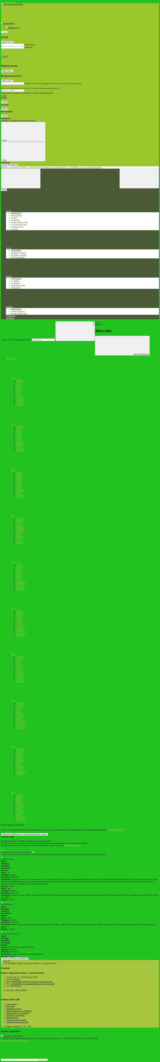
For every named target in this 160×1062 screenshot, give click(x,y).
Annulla (4, 165)
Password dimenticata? (10, 52)
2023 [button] (13, 516)
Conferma (13, 165)
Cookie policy (11, 1004)
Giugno (19, 391)
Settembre (20, 398)
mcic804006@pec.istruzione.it (33, 984)
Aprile (18, 387)
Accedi (4, 32)
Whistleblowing (12, 1018)
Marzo (18, 384)
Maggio (19, 389)
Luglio (18, 393)
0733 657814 (15, 979)
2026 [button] (13, 378)
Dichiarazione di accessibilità (17, 1013)
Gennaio (19, 380)
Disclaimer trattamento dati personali (15, 1041)
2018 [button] (13, 747)
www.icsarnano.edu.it (10, 934)
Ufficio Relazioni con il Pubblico (19, 1011)
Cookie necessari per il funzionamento (16, 852)
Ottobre (19, 400)
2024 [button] (13, 470)
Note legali (10, 1006)
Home (97, 322)
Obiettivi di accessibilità (15, 1015)
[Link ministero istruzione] (12, 4)
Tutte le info (11, 359)
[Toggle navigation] (20, 178)
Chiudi (4, 102)
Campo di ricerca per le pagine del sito (16, 340)
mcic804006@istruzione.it (32, 982)
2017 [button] (13, 793)
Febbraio (19, 382)
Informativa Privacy (14, 1009)
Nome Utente (30, 45)
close (4, 190)
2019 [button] (13, 701)
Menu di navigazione (141, 354)
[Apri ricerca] (139, 178)
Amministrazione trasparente (17, 1022)
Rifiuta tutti (21, 834)
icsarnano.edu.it (7, 859)
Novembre (20, 402)
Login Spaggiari (65, 88)
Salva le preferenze (20, 959)
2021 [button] (13, 608)
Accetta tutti (39, 834)
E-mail (27, 83)
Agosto (19, 396)
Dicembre (20, 405)
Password (28, 47)
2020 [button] (13, 655)
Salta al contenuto (8, 2)
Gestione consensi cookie (16, 1020)
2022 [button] (13, 562)
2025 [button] (13, 424)
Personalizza (6, 834)
